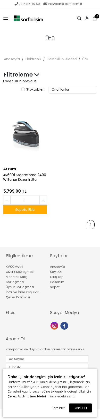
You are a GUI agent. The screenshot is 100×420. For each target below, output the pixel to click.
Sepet (54, 287)
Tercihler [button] (58, 408)
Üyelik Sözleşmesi (20, 287)
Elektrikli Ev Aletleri (62, 59)
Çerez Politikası (18, 297)
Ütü (85, 59)
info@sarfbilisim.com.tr (65, 4)
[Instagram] (55, 325)
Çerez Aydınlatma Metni (27, 396)
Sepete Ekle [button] (25, 209)
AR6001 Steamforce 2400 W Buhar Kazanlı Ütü (24, 177)
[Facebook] (65, 325)
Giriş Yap (57, 276)
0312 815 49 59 (29, 4)
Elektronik (33, 59)
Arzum (9, 169)
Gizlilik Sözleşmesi (20, 271)
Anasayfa (12, 59)
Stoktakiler (35, 90)
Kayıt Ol (56, 271)
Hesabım (57, 282)
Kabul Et (80, 408)
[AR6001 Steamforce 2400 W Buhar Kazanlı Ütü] (25, 131)
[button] (5, 18)
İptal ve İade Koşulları (22, 292)
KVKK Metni (14, 266)
